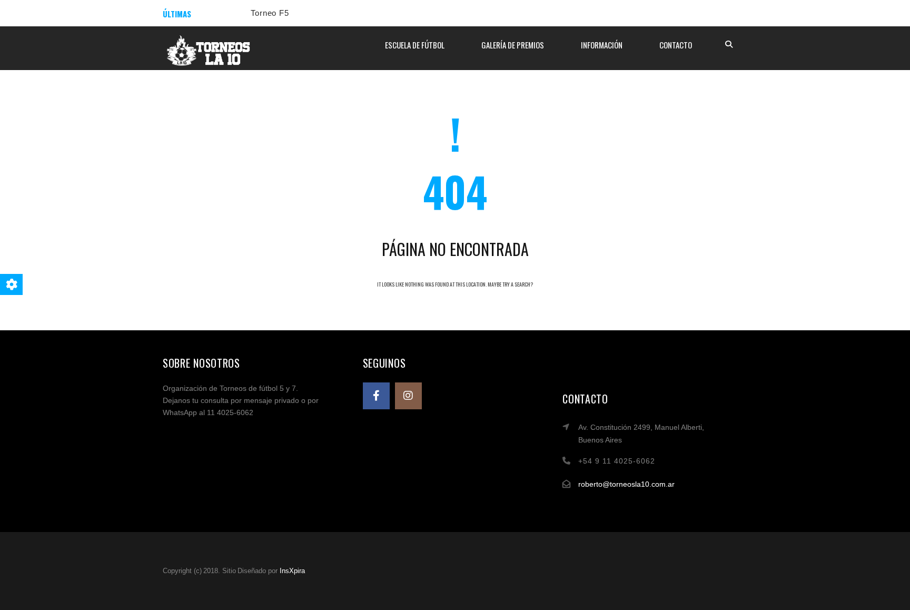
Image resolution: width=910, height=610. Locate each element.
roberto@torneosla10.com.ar (626, 484)
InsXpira (292, 571)
